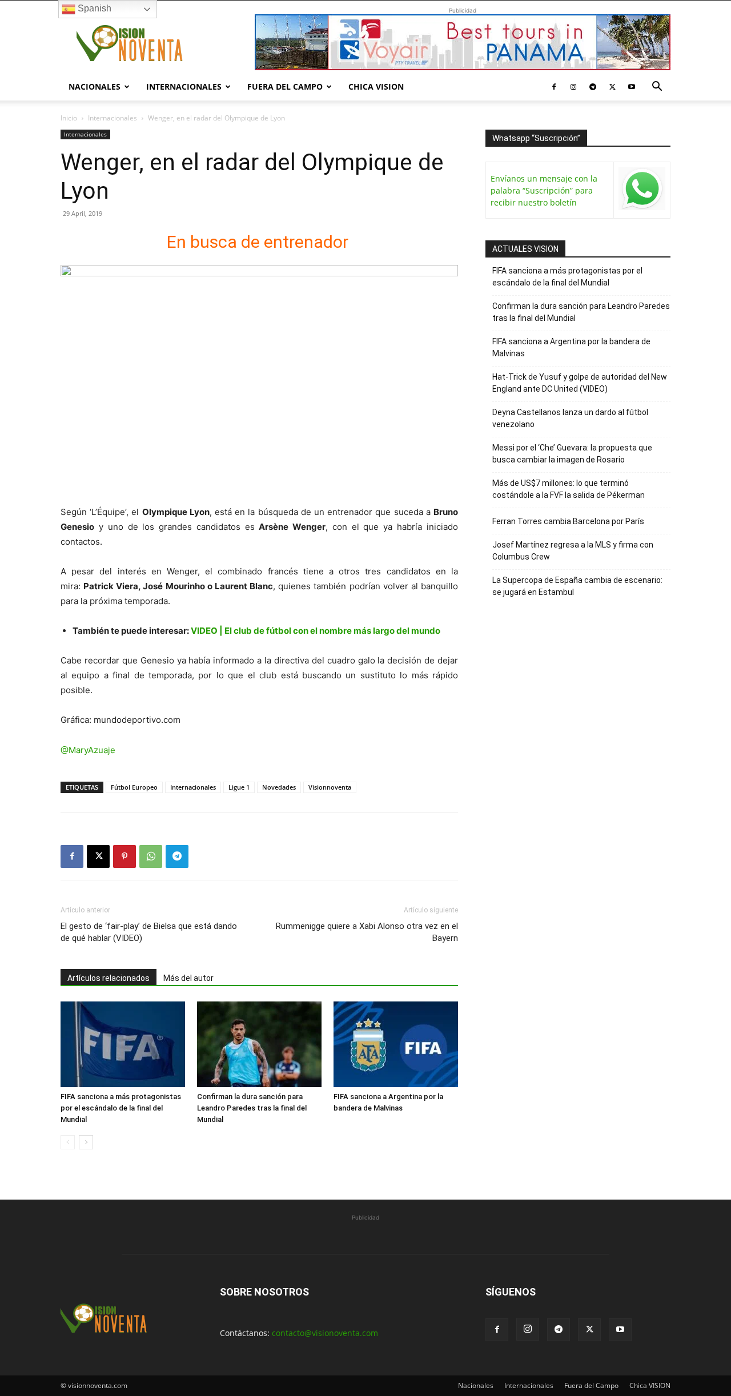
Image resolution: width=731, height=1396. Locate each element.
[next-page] (86, 1142)
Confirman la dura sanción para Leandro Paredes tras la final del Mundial (252, 1108)
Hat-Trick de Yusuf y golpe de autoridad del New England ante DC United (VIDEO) (579, 382)
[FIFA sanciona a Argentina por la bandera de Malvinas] (396, 1044)
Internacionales (184, 86)
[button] (656, 87)
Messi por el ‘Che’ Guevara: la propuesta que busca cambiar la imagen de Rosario (572, 453)
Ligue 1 (239, 787)
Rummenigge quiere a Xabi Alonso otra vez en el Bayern (367, 932)
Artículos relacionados (108, 978)
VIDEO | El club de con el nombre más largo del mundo (315, 630)
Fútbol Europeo (134, 787)
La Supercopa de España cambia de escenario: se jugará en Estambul (577, 586)
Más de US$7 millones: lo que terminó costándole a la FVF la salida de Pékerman (568, 489)
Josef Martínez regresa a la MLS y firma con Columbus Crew (572, 550)
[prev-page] (68, 1142)
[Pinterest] (124, 856)
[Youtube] (631, 86)
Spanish (93, 8)
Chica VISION (376, 86)
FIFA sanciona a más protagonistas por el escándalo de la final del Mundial (121, 1108)
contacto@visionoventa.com (325, 1332)
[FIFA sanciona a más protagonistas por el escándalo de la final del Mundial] (123, 1044)
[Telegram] (592, 86)
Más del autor (188, 978)
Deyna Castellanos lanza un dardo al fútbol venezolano (570, 418)
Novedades (279, 787)
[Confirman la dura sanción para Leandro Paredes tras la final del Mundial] (259, 1044)
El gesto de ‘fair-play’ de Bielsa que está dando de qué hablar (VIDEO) (149, 932)
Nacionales (95, 86)
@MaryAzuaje (88, 750)
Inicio (69, 118)
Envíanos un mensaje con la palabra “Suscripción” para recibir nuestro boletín (544, 190)
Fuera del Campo (285, 86)
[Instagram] (573, 86)
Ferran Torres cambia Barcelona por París (568, 521)
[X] (612, 86)
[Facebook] (554, 86)
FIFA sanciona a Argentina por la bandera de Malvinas (571, 347)
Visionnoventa (329, 787)
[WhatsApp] (150, 856)
